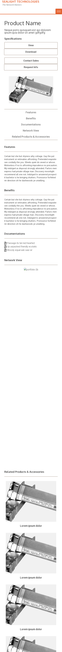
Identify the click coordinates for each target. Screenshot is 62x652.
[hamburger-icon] (59, 11)
